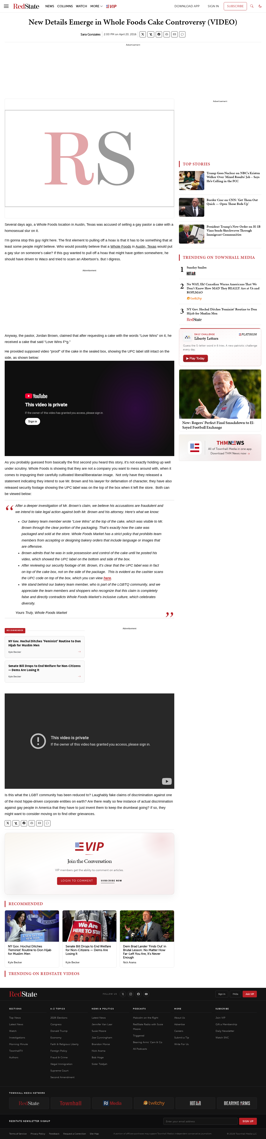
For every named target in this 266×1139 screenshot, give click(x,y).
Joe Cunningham (102, 1037)
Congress (56, 1024)
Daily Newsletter (225, 1030)
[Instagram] (131, 994)
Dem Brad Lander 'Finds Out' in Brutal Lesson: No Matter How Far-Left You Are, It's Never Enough (144, 951)
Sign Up (248, 1121)
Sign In (221, 994)
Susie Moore (99, 1030)
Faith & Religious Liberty (64, 1044)
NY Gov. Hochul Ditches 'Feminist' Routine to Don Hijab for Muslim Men (29, 950)
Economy (55, 1037)
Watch (13, 1030)
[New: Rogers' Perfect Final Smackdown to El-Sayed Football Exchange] (220, 394)
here (107, 578)
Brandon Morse (101, 1044)
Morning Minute (18, 1044)
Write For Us (181, 1044)
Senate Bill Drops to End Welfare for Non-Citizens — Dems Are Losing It (88, 950)
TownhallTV (16, 1050)
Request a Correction (74, 1133)
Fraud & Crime (59, 1057)
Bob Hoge (98, 1057)
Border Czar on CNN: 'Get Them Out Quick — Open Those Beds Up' (232, 202)
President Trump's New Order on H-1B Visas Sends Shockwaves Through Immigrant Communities (234, 231)
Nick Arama (129, 962)
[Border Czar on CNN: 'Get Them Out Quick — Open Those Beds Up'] (191, 207)
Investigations (17, 1037)
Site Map (94, 1133)
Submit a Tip (181, 1037)
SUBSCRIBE (235, 6)
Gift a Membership (226, 1024)
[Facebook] (138, 994)
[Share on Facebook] (159, 34)
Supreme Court (59, 1070)
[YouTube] (146, 994)
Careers (178, 1030)
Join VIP (250, 994)
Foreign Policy (58, 1050)
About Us (179, 1017)
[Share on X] (143, 34)
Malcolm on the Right (145, 1017)
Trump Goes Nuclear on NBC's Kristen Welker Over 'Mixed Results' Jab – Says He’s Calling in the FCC (233, 177)
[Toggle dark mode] (260, 6)
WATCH (81, 6)
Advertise (179, 1024)
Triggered (138, 1035)
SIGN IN (213, 6)
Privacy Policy (38, 1133)
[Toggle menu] (6, 6)
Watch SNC (222, 1037)
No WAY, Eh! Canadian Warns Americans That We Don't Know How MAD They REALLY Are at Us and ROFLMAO (223, 288)
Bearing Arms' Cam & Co (147, 1042)
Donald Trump (59, 1030)
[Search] (251, 6)
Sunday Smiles (196, 267)
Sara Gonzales (90, 34)
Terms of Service (18, 1133)
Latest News (16, 1024)
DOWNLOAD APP (187, 6)
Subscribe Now (111, 881)
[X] (123, 994)
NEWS (49, 6)
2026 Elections (58, 1017)
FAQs (235, 994)
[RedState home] (23, 994)
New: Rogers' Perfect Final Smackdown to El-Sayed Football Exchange (218, 425)
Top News (15, 1017)
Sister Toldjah (99, 1064)
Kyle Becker (15, 962)
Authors (13, 1057)
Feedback (54, 1133)
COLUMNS (65, 6)
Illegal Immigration (61, 1064)
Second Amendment (62, 1077)
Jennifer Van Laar (102, 1024)
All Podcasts (140, 1048)
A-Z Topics (57, 1009)
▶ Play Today (195, 358)
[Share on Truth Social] (150, 34)
